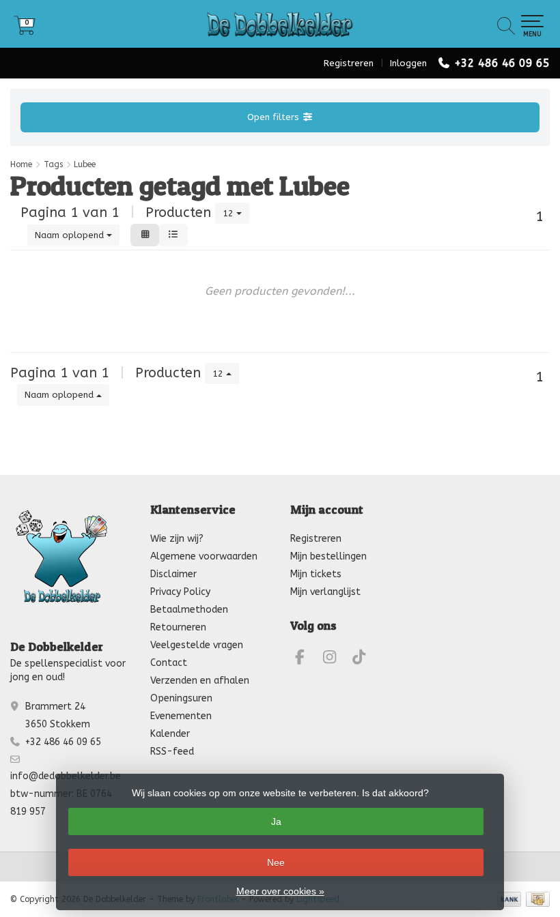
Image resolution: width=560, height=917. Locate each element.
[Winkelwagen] (25, 30)
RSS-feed (172, 751)
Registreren (349, 63)
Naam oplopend (71, 235)
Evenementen (181, 716)
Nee (276, 862)
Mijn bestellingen (328, 556)
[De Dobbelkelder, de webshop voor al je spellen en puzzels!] (280, 24)
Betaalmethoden (189, 609)
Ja (276, 821)
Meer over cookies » (280, 891)
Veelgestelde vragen (196, 645)
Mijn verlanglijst (325, 592)
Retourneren (178, 627)
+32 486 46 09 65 (502, 63)
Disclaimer (173, 574)
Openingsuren (181, 698)
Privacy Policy (180, 592)
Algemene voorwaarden (203, 556)
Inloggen (408, 63)
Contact (168, 663)
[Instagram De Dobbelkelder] (335, 659)
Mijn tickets (315, 574)
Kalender (170, 734)
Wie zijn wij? (177, 538)
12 (229, 213)
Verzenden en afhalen (199, 680)
